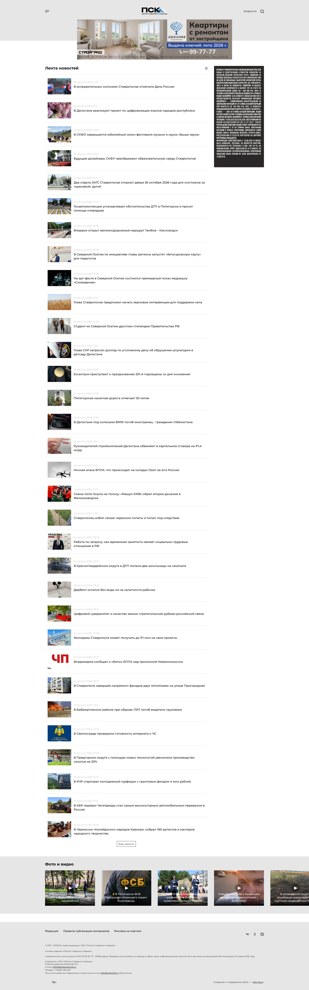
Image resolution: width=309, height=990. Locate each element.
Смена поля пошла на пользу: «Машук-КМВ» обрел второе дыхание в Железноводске (127, 496)
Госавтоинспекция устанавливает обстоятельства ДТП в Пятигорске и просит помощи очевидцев (133, 208)
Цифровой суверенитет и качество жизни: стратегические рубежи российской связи (139, 614)
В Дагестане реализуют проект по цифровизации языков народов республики (134, 110)
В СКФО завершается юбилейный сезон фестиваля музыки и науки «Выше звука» (137, 134)
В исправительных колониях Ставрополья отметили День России (124, 86)
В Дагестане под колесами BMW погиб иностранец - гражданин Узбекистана (133, 422)
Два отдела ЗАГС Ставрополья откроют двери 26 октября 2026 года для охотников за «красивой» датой (139, 184)
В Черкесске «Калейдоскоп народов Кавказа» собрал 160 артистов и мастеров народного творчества (134, 831)
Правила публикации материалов (86, 931)
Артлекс (258, 982)
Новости (250, 11)
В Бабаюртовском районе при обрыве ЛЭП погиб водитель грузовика (128, 709)
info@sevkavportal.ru (64, 967)
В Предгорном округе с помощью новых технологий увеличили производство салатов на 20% (134, 759)
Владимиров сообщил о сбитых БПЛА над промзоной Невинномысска (128, 662)
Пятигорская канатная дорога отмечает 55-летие (111, 398)
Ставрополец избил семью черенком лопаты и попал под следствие (126, 518)
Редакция (51, 931)
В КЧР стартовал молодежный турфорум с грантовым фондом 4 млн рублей (132, 781)
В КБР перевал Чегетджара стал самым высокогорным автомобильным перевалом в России (139, 807)
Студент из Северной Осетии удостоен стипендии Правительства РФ (127, 326)
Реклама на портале (127, 931)
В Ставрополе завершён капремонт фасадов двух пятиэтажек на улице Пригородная (139, 686)
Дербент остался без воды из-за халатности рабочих (114, 590)
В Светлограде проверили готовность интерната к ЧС (115, 733)
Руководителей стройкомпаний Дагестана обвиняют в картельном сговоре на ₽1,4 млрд (137, 448)
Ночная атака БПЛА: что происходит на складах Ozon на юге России (126, 470)
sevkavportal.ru (109, 973)
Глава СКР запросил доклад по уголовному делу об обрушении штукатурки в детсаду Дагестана (133, 352)
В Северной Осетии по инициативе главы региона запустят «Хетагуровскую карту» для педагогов (137, 256)
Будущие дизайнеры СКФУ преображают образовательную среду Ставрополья (135, 158)
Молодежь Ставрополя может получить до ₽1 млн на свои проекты (125, 638)
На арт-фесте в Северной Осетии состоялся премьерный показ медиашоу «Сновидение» (130, 280)
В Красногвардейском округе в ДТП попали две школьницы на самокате (130, 566)
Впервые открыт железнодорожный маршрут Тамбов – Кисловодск (126, 230)
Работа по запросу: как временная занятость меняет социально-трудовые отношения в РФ (131, 544)
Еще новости (126, 844)
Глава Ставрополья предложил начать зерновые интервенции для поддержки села (138, 302)
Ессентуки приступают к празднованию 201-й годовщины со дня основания (132, 374)
